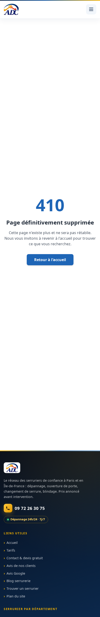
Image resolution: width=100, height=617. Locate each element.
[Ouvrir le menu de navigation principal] (91, 9)
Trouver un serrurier (23, 588)
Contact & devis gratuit (25, 558)
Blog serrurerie (18, 581)
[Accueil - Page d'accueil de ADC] (11, 9)
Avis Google (16, 573)
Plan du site (16, 596)
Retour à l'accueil (50, 259)
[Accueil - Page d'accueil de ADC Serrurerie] (12, 467)
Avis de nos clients (21, 565)
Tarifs (11, 550)
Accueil (12, 543)
